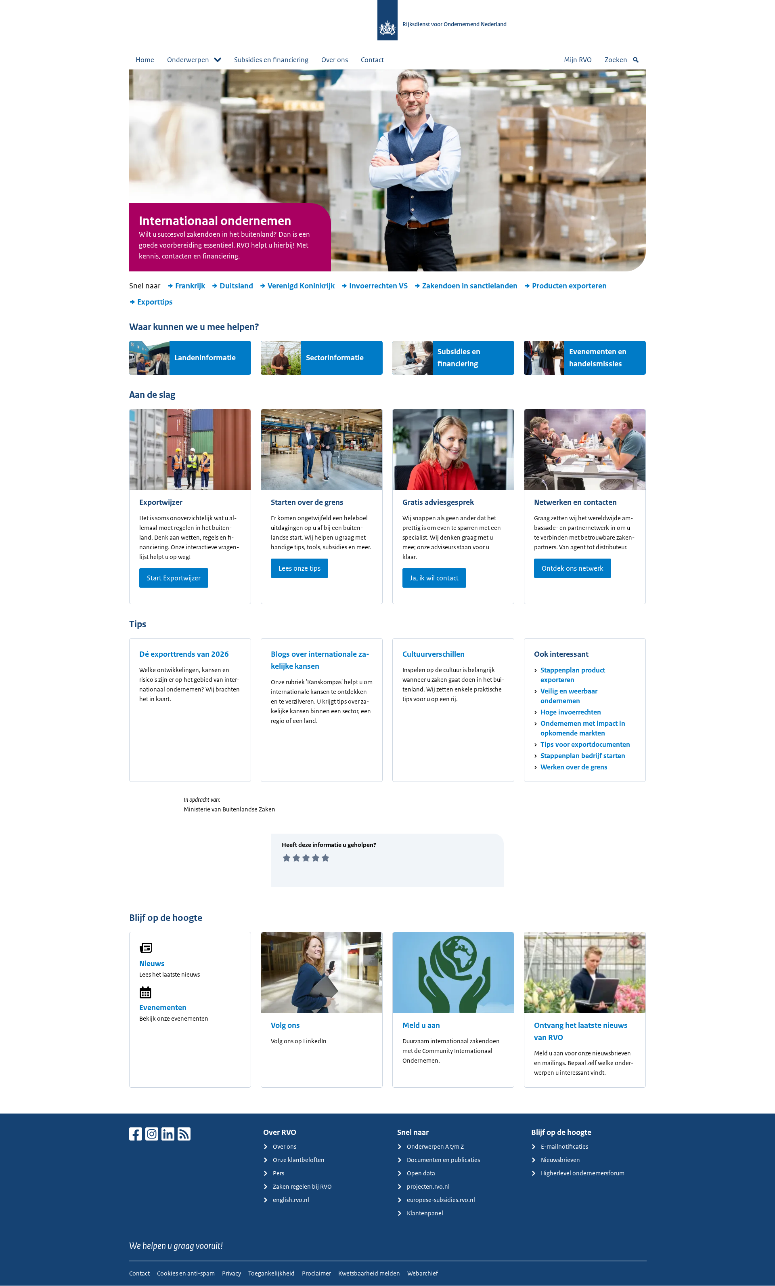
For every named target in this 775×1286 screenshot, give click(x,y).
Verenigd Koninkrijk (301, 286)
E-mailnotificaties (564, 1146)
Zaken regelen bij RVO (302, 1186)
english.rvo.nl (291, 1200)
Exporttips (155, 302)
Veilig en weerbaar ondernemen (568, 696)
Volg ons (285, 1025)
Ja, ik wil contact (434, 578)
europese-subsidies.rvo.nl (441, 1200)
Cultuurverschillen (433, 654)
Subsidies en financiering (271, 59)
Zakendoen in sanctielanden (469, 286)
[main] (387, 591)
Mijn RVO (578, 59)
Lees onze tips (299, 568)
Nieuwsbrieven (560, 1160)
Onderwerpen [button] (188, 59)
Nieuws (152, 964)
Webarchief (422, 1273)
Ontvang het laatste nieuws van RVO (581, 1031)
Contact (372, 59)
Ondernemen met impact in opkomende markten (582, 728)
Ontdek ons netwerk (572, 568)
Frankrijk (190, 286)
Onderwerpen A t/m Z (435, 1146)
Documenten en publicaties (443, 1160)
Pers (278, 1173)
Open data (421, 1173)
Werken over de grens (573, 767)
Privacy (231, 1273)
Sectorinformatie (335, 358)
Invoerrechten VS (378, 286)
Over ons (334, 59)
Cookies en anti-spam (186, 1273)
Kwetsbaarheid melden (369, 1273)
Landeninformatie (205, 358)
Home (145, 59)
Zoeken (616, 59)
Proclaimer (316, 1273)
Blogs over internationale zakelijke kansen (320, 660)
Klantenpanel (425, 1213)
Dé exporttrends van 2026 (184, 654)
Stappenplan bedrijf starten (582, 755)
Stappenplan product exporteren (572, 675)
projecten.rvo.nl (428, 1186)
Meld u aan (421, 1025)
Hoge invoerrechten (570, 712)
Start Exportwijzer (174, 578)
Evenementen (162, 1008)
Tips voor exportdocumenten (585, 744)
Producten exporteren (569, 286)
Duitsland (236, 286)
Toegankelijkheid (271, 1273)
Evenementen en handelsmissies (597, 358)
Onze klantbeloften (299, 1160)
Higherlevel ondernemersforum (582, 1173)
